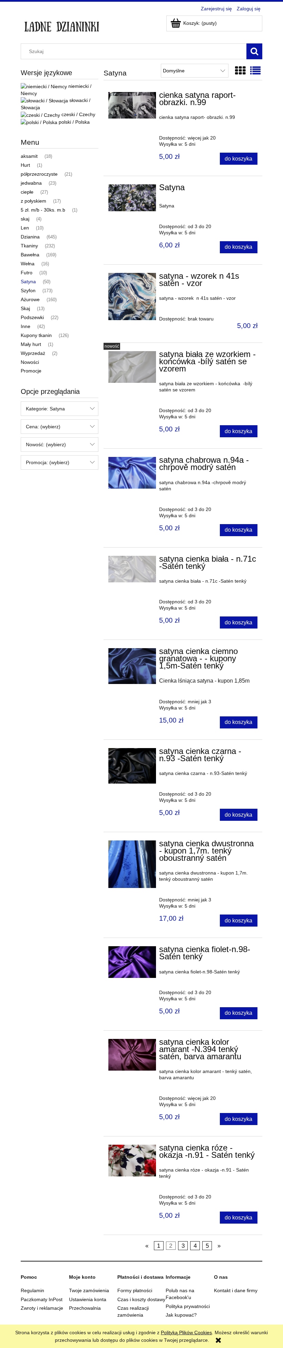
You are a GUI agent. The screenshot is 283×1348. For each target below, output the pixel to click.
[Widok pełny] (255, 70)
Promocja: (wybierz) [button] (47, 462)
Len (25, 228)
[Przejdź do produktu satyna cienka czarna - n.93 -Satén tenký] (132, 766)
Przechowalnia (85, 1308)
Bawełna (30, 254)
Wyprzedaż (33, 353)
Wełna (28, 263)
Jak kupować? (181, 1315)
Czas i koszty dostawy (141, 1299)
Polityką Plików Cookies (186, 1332)
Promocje (31, 371)
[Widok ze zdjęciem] (240, 70)
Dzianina (30, 236)
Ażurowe (30, 299)
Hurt (25, 165)
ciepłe (27, 192)
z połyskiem (33, 201)
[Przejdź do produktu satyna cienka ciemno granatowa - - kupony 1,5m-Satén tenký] (132, 666)
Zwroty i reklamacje (42, 1308)
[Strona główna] (62, 24)
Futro (26, 272)
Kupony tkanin (36, 335)
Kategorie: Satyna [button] (45, 408)
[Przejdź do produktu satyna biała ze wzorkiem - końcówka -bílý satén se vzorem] (132, 367)
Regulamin (32, 1290)
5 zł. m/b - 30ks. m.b (43, 210)
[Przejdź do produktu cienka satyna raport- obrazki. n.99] (132, 105)
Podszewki (32, 317)
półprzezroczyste (39, 174)
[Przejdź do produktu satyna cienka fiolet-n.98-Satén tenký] (132, 962)
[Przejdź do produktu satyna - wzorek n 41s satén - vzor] (132, 296)
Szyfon (28, 290)
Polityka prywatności (188, 1306)
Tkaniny (29, 245)
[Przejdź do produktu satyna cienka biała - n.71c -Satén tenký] (132, 569)
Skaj (25, 308)
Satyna (28, 281)
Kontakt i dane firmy (235, 1290)
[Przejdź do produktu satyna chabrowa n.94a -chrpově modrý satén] (132, 472)
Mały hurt (31, 344)
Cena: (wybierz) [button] (43, 426)
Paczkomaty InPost (41, 1299)
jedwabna (31, 183)
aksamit (29, 156)
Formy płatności (134, 1290)
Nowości (30, 362)
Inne (25, 326)
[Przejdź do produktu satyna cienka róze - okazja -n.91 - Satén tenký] (132, 1160)
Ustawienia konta (87, 1299)
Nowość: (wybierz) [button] (46, 444)
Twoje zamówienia (89, 1290)
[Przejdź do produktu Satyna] (132, 197)
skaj (25, 219)
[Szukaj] (254, 51)
